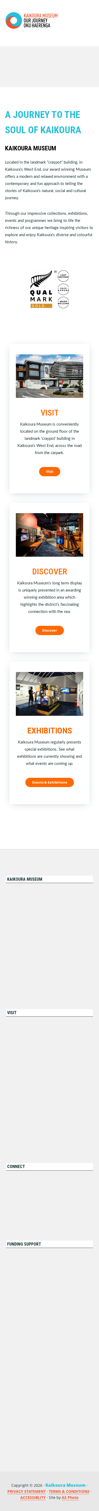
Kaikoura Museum (31, 20)
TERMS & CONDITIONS (69, 1491)
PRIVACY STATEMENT (26, 1491)
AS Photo (70, 1497)
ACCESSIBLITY (33, 1497)
